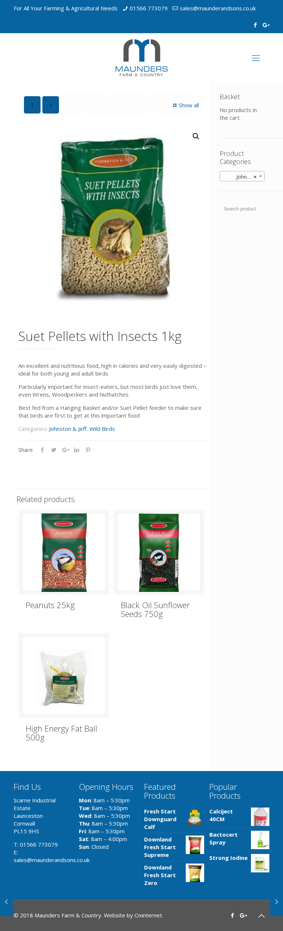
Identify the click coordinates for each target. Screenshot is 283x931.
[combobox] (242, 176)
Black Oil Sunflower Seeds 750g (155, 609)
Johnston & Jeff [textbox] (243, 176)
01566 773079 (149, 8)
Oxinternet (148, 915)
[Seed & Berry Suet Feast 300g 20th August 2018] (276, 901)
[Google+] (265, 24)
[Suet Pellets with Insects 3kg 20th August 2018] (6, 901)
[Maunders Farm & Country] (141, 57)
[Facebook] (255, 24)
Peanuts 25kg (50, 604)
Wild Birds (102, 428)
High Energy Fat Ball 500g (61, 733)
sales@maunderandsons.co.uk (218, 8)
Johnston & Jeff (68, 428)
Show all (189, 105)
